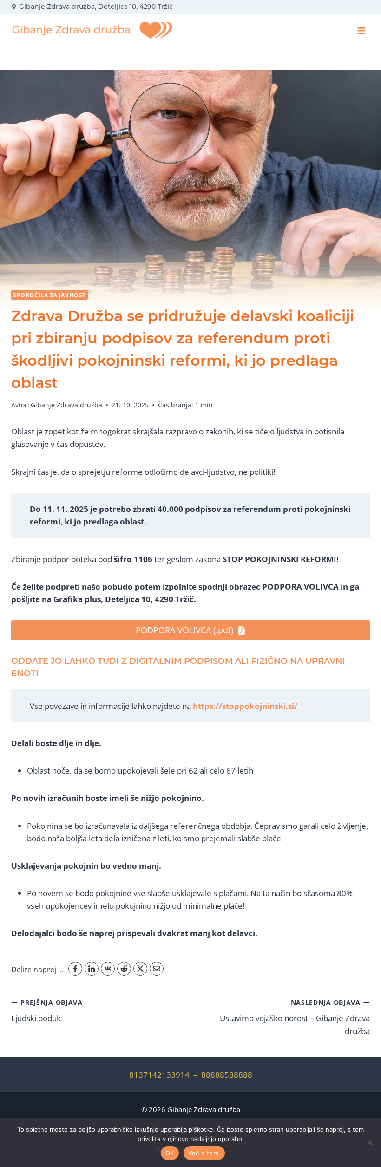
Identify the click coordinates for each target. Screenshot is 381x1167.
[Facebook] (75, 969)
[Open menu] (361, 30)
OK (169, 1153)
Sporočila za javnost (49, 295)
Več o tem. (204, 1153)
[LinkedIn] (92, 969)
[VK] (108, 969)
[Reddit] (124, 969)
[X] (140, 969)
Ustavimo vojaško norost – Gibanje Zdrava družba (295, 1017)
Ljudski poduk (47, 1011)
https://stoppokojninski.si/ (245, 706)
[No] (369, 1142)
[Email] (157, 969)
